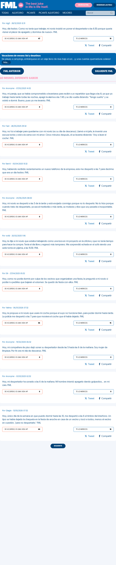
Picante (31, 13)
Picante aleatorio (49, 13)
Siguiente (58, 446)
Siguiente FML (104, 71)
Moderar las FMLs (104, 5)
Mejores (67, 13)
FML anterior (12, 71)
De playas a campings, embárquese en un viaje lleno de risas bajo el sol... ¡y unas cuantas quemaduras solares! (56, 59)
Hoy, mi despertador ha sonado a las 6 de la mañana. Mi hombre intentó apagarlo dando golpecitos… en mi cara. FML (55, 383)
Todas (5, 13)
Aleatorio (17, 13)
